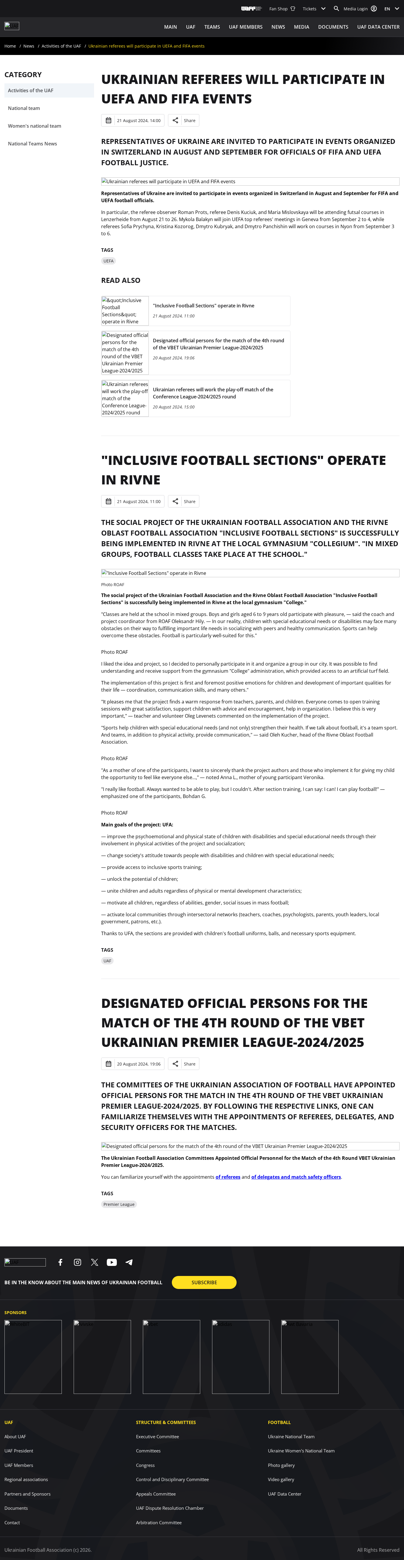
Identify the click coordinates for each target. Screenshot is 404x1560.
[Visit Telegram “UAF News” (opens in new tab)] (129, 1262)
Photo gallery (281, 1465)
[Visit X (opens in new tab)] (95, 1262)
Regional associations (26, 1479)
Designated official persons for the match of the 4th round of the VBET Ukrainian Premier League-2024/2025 (234, 1022)
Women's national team (34, 126)
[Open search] (336, 8)
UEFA (109, 261)
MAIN (170, 27)
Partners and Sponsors (27, 1494)
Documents (333, 27)
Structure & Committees (166, 1422)
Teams (212, 27)
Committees (148, 1451)
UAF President (18, 1451)
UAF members (246, 27)
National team (24, 108)
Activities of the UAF (61, 46)
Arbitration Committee (159, 1522)
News (278, 27)
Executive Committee (157, 1436)
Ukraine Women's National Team (301, 1451)
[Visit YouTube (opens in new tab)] (112, 1262)
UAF (190, 27)
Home (10, 46)
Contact (12, 1522)
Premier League (119, 1204)
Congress (145, 1465)
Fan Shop (278, 9)
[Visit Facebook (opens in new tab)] (60, 1262)
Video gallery (281, 1479)
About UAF (15, 1436)
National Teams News (32, 143)
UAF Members (18, 1465)
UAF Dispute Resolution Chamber (170, 1508)
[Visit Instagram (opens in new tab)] (77, 1262)
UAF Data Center (378, 27)
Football (279, 1422)
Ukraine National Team (291, 1436)
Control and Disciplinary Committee (172, 1479)
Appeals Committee (156, 1494)
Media (301, 27)
